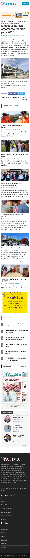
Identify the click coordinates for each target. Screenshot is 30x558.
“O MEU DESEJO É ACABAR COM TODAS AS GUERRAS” (14, 280)
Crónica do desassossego (17, 426)
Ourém (15, 97)
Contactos (4, 488)
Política (3, 547)
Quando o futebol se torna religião (19, 435)
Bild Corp (26, 555)
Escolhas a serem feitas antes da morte (20, 416)
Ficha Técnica (15, 488)
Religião (3, 533)
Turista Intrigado (6, 508)
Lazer (3, 536)
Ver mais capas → (15, 406)
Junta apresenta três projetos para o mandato (12, 215)
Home (3, 21)
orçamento (9, 97)
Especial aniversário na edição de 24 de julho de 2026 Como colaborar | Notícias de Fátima (14, 163)
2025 (19, 97)
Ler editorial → (23, 366)
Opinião (3, 501)
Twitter (21, 94)
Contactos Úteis (6, 512)
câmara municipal (25, 98)
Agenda (3, 519)
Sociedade (11, 21)
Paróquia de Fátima (7, 516)
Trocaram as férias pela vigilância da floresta (12, 126)
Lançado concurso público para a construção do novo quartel (11, 184)
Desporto (4, 543)
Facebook (12, 94)
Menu (25, 3)
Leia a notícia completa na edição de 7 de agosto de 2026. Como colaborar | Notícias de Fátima (14, 134)
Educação (4, 540)
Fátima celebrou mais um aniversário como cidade (14, 155)
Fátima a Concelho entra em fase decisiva (14, 248)
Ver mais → (24, 445)
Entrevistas (4, 505)
